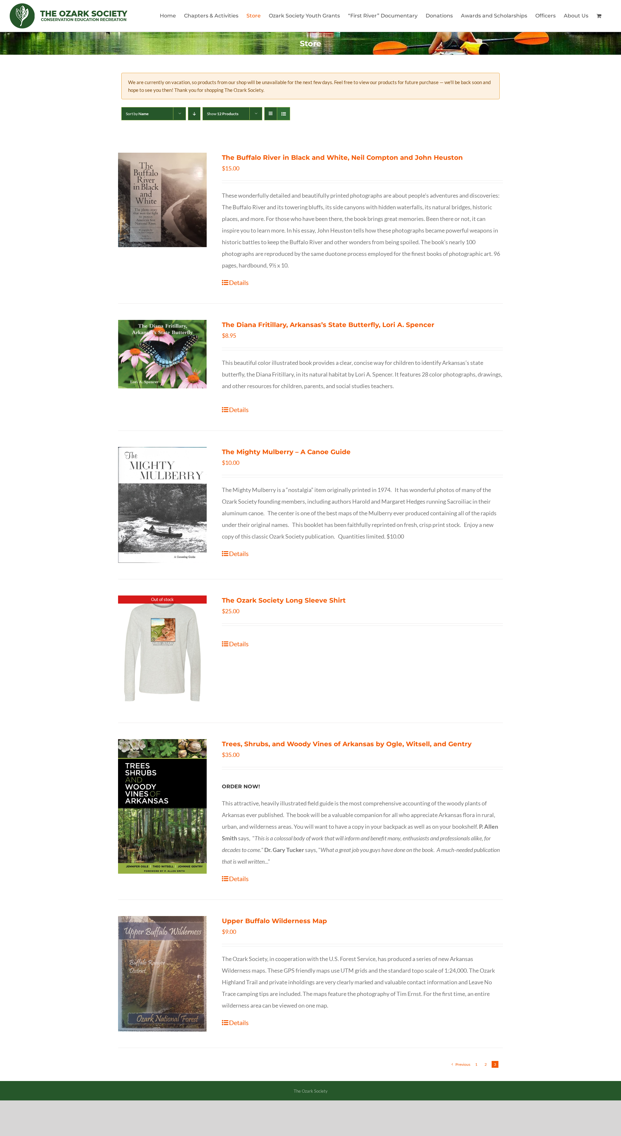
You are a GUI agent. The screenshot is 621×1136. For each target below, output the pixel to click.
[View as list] (283, 113)
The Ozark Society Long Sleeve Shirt (284, 600)
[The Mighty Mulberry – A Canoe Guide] (162, 505)
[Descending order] (194, 113)
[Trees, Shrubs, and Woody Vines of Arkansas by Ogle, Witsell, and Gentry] (162, 806)
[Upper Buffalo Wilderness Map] (162, 974)
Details (239, 282)
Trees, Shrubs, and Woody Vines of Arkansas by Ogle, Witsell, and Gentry (347, 744)
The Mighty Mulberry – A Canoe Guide (286, 452)
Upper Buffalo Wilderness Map (274, 921)
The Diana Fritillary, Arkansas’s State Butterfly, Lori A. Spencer (328, 325)
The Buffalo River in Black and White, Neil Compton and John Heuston (342, 157)
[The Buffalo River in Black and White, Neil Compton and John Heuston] (162, 200)
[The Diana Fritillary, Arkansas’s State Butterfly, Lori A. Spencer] (162, 354)
